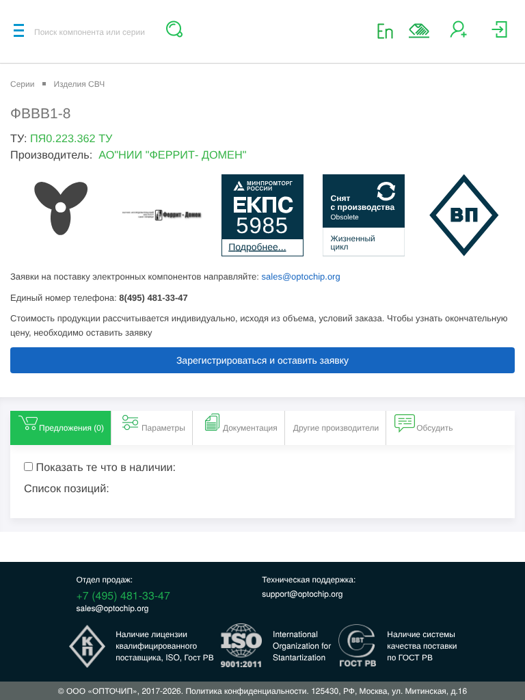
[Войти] (499, 34)
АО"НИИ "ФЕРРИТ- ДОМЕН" (172, 155)
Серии (22, 84)
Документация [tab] (250, 428)
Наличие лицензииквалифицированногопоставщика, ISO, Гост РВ (165, 645)
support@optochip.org (302, 594)
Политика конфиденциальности (245, 691)
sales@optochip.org (301, 276)
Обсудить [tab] (434, 428)
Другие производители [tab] (336, 428)
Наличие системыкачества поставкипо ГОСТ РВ (422, 645)
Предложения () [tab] (71, 428)
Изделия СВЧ (79, 84)
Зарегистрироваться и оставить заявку (262, 360)
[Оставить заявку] (419, 31)
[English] (389, 30)
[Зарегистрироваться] (458, 34)
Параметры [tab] (163, 428)
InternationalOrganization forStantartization (302, 645)
